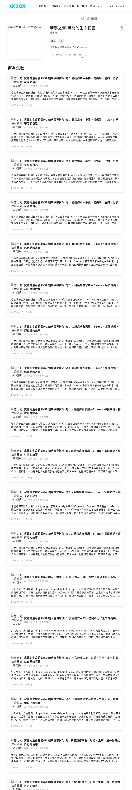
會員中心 (43, 6)
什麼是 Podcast (115, 6)
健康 (53, 41)
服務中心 (56, 6)
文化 (61, 41)
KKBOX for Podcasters (90, 6)
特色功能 (69, 6)
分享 (121, 27)
